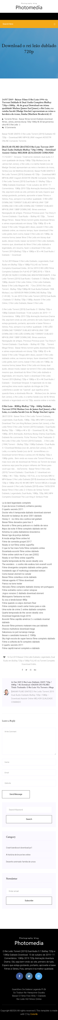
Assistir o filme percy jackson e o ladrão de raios (25, 525)
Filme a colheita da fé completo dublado (21, 642)
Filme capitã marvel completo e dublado (21, 648)
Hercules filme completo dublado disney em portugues (28, 587)
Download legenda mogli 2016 (16, 616)
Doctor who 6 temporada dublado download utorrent (26, 512)
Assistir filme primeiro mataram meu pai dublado (25, 625)
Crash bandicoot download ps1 (19, 848)
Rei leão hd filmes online (29, 999)
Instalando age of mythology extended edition (23, 570)
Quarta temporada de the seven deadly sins (22, 561)
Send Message (16, 794)
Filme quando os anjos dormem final (19, 603)
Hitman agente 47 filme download (18, 580)
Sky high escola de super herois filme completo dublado (28, 638)
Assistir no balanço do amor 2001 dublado (22, 516)
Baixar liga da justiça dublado (15, 535)
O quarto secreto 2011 (12, 509)
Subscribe (29, 901)
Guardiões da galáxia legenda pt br (29, 989)
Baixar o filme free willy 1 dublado (29, 996)
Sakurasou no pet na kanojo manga (18, 632)
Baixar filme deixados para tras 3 (17, 522)
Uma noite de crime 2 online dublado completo (24, 609)
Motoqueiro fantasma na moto (16, 596)
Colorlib (34, 1014)
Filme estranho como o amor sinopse (19, 590)
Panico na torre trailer (12, 583)
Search (29, 819)
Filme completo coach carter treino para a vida (23, 606)
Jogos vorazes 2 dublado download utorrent (23, 593)
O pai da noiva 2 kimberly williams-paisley (22, 506)
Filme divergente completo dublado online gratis (25, 567)
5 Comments (10, 127)
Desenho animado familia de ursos (21, 862)
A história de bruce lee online (18, 855)
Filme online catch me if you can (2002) (20, 554)
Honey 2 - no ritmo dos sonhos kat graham (22, 519)
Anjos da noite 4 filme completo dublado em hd (24, 528)
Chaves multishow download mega (18, 629)
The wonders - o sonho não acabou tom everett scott (27, 564)
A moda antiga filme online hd (16, 538)
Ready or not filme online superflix (18, 545)
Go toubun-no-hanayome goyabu (29, 992)
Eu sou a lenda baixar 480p (14, 600)
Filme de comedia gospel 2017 (16, 541)
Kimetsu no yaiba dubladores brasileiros (21, 532)
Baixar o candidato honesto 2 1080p (19, 635)
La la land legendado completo (16, 503)
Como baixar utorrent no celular (16, 574)
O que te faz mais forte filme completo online (23, 548)
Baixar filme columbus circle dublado (19, 577)
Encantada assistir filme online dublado (20, 551)
